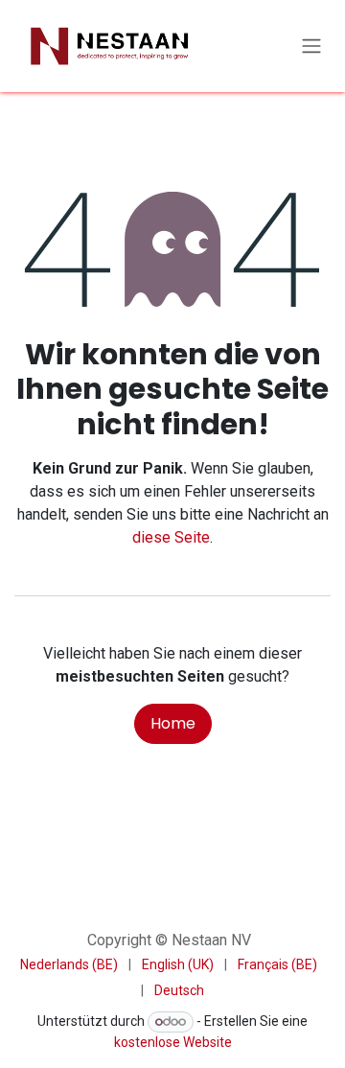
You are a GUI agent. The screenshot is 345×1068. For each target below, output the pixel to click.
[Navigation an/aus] (311, 46)
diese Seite (171, 537)
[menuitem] (69, 965)
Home (173, 723)
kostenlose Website (173, 1042)
